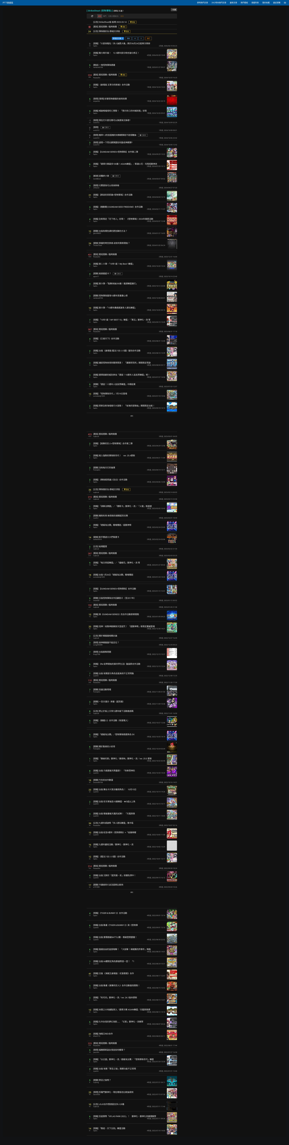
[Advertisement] (132, 423)
